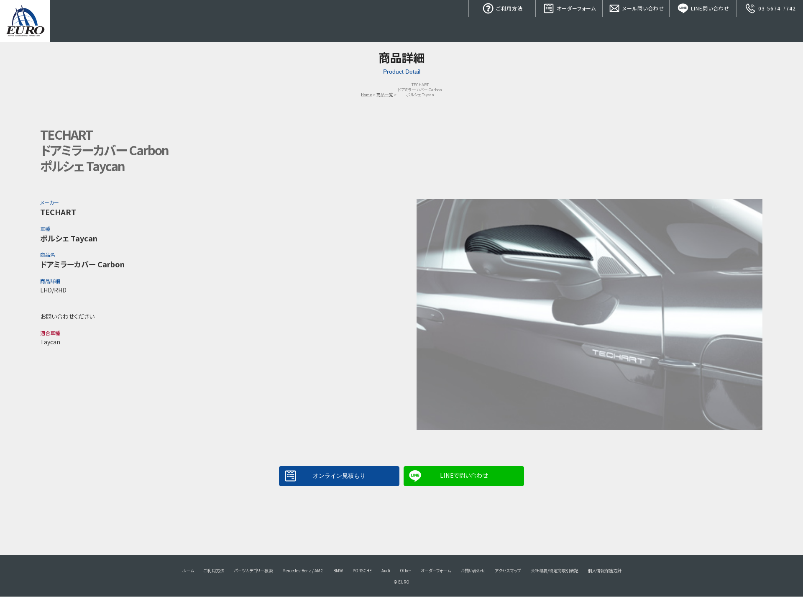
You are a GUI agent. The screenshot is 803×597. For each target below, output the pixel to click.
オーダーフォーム (575, 8)
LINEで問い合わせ (464, 475)
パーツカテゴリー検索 (253, 570)
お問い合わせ (472, 570)
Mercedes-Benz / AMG (303, 570)
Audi (385, 570)
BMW (338, 570)
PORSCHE (362, 570)
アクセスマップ (508, 570)
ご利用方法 (508, 8)
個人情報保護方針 (604, 570)
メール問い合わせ (642, 8)
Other (405, 570)
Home (366, 94)
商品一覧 (384, 94)
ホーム (188, 570)
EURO (25, 21)
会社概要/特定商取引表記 (554, 570)
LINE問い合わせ (709, 8)
